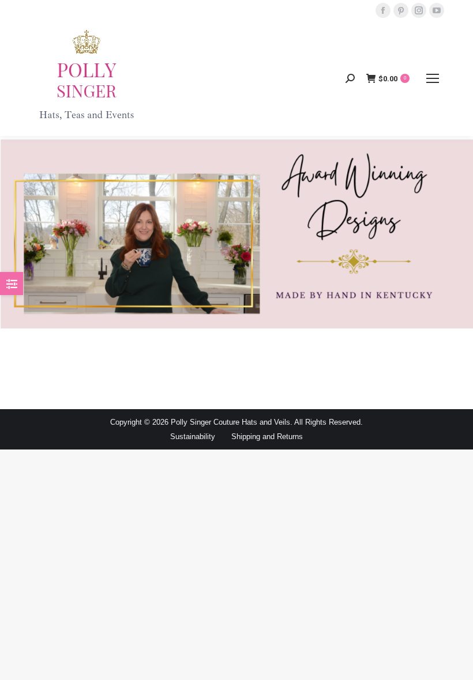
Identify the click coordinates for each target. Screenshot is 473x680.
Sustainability (192, 436)
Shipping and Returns (267, 436)
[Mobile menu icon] (432, 78)
